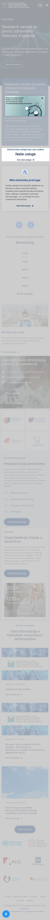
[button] (46, 5)
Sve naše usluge (25, 159)
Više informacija (24, 205)
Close (42, 98)
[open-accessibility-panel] (6, 914)
